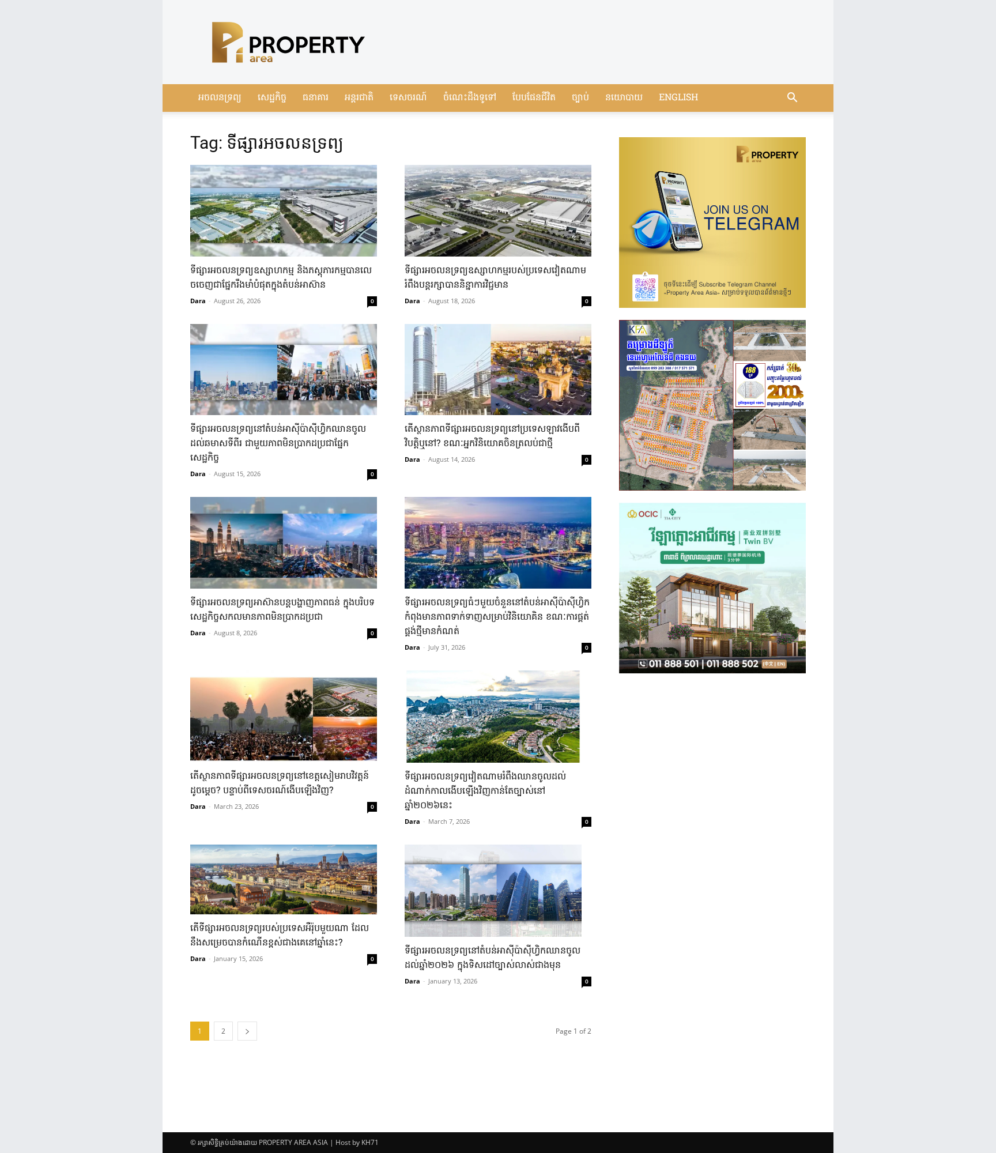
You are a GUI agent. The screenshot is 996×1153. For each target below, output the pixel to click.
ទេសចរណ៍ (408, 98)
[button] (792, 98)
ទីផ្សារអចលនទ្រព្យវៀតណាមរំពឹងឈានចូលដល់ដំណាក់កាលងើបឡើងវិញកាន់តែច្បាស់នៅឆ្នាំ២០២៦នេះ (485, 791)
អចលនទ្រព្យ (220, 98)
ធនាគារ (316, 98)
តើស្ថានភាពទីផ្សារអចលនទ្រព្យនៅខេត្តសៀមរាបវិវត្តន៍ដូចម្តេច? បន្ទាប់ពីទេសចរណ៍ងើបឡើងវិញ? (279, 784)
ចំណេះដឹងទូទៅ (469, 98)
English (678, 98)
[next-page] (247, 1031)
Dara (198, 300)
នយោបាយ (624, 98)
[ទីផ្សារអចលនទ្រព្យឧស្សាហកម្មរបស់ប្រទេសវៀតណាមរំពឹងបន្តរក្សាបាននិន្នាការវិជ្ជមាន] (498, 211)
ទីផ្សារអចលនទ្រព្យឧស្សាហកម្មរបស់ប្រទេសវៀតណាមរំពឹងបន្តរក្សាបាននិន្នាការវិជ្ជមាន (495, 278)
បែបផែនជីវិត (534, 98)
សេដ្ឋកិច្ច (272, 98)
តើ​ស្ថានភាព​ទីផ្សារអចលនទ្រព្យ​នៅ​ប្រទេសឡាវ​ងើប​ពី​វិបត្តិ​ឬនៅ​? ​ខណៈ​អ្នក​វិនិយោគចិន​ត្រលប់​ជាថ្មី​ (492, 437)
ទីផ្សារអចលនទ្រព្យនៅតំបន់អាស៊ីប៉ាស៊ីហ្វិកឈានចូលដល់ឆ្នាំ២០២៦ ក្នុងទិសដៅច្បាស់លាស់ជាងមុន (492, 958)
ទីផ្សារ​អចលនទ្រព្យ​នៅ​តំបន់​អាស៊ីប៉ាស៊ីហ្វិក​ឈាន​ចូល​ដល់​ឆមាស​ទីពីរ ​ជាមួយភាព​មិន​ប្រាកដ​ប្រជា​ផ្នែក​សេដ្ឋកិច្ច (278, 444)
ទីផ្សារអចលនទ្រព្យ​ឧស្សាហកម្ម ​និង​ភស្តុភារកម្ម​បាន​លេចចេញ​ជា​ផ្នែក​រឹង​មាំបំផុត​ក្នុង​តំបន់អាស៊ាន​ (281, 278)
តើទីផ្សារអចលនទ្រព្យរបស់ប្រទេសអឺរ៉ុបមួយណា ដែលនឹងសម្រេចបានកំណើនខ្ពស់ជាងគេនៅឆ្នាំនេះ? (279, 936)
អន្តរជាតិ (359, 98)
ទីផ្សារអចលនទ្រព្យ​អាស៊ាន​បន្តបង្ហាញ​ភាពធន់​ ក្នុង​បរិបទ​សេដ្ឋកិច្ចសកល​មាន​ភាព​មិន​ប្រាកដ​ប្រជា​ (282, 610)
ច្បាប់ (580, 98)
